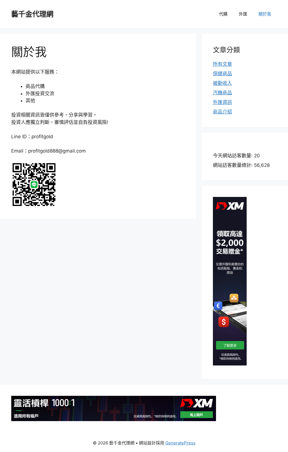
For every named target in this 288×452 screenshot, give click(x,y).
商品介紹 (222, 112)
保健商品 (222, 73)
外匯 (243, 14)
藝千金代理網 (32, 14)
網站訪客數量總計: (233, 165)
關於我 (264, 14)
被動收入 (222, 83)
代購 (223, 14)
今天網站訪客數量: (233, 155)
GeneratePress (180, 443)
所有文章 (222, 64)
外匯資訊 (222, 102)
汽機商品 (222, 93)
